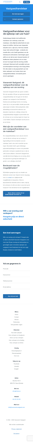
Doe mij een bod (13, 296)
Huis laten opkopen (16, 332)
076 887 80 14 (16, 391)
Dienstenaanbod (16, 353)
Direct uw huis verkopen (16, 337)
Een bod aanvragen (18, 14)
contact (10, 177)
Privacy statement (17, 429)
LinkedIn (16, 366)
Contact (16, 317)
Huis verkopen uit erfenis (16, 342)
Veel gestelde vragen (16, 324)
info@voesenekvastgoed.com (16, 407)
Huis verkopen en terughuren (17, 335)
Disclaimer (16, 433)
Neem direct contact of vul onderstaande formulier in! (14, 193)
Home (16, 314)
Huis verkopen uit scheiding (16, 340)
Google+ (16, 369)
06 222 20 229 (20, 2)
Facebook (16, 364)
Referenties (16, 322)
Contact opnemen (17, 19)
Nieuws (16, 319)
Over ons (16, 356)
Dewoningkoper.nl (16, 350)
